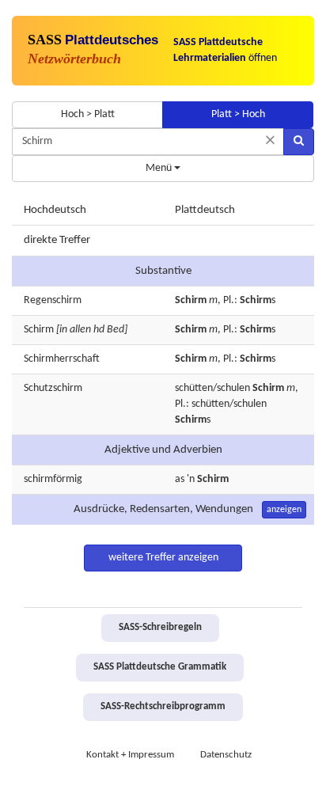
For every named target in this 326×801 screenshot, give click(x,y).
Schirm (39, 330)
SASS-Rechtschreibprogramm (163, 707)
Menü (160, 168)
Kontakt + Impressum (130, 755)
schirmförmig (53, 479)
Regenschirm (53, 300)
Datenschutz (226, 755)
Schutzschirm (53, 388)
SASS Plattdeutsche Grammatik (159, 667)
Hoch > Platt (88, 114)
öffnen (225, 50)
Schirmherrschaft (62, 359)
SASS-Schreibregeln (160, 627)
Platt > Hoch (238, 114)
